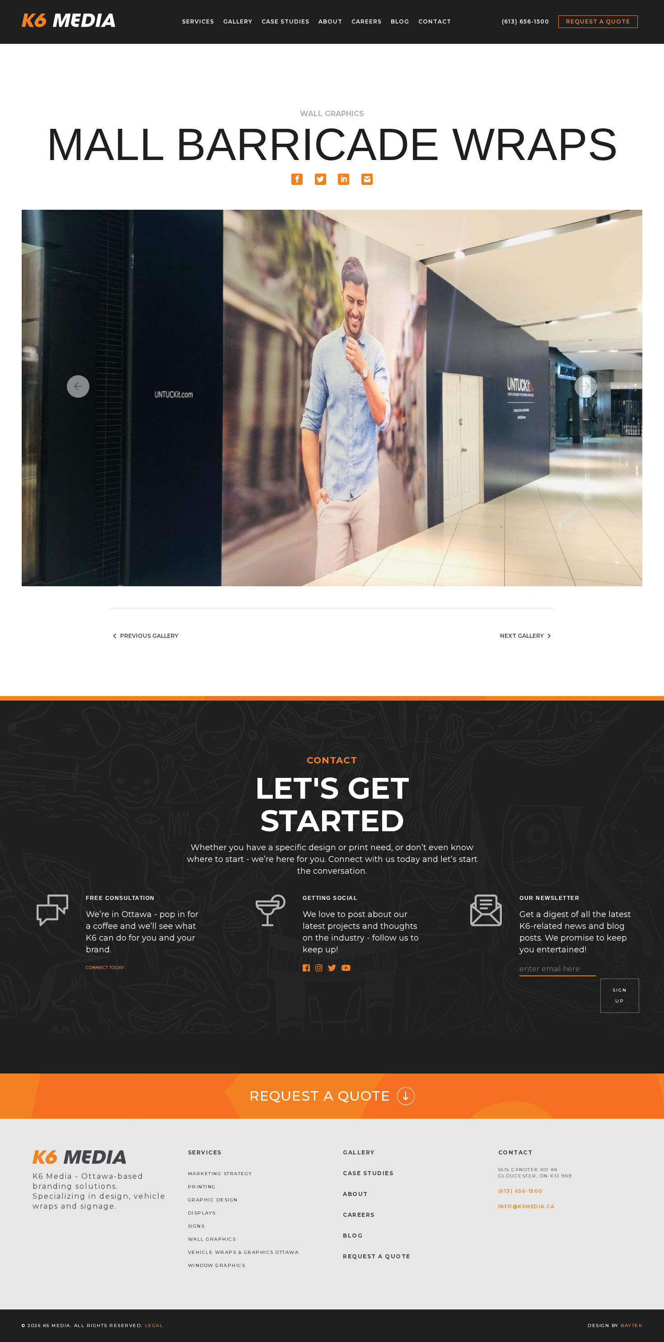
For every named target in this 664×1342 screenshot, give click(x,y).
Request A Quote (377, 1256)
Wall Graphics (212, 1239)
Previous (78, 386)
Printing (202, 1187)
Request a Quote (598, 21)
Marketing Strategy (220, 1174)
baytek (631, 1325)
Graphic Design (213, 1200)
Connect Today (105, 967)
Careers (366, 21)
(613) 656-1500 (525, 21)
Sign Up (620, 995)
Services (198, 21)
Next (586, 386)
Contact (434, 21)
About (330, 21)
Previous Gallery (148, 635)
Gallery (238, 21)
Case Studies (285, 21)
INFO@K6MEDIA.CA (526, 1207)
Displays (202, 1213)
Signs (196, 1226)
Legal (154, 1325)
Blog (400, 21)
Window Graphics (217, 1265)
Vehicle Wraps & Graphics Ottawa (243, 1252)
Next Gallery (522, 635)
